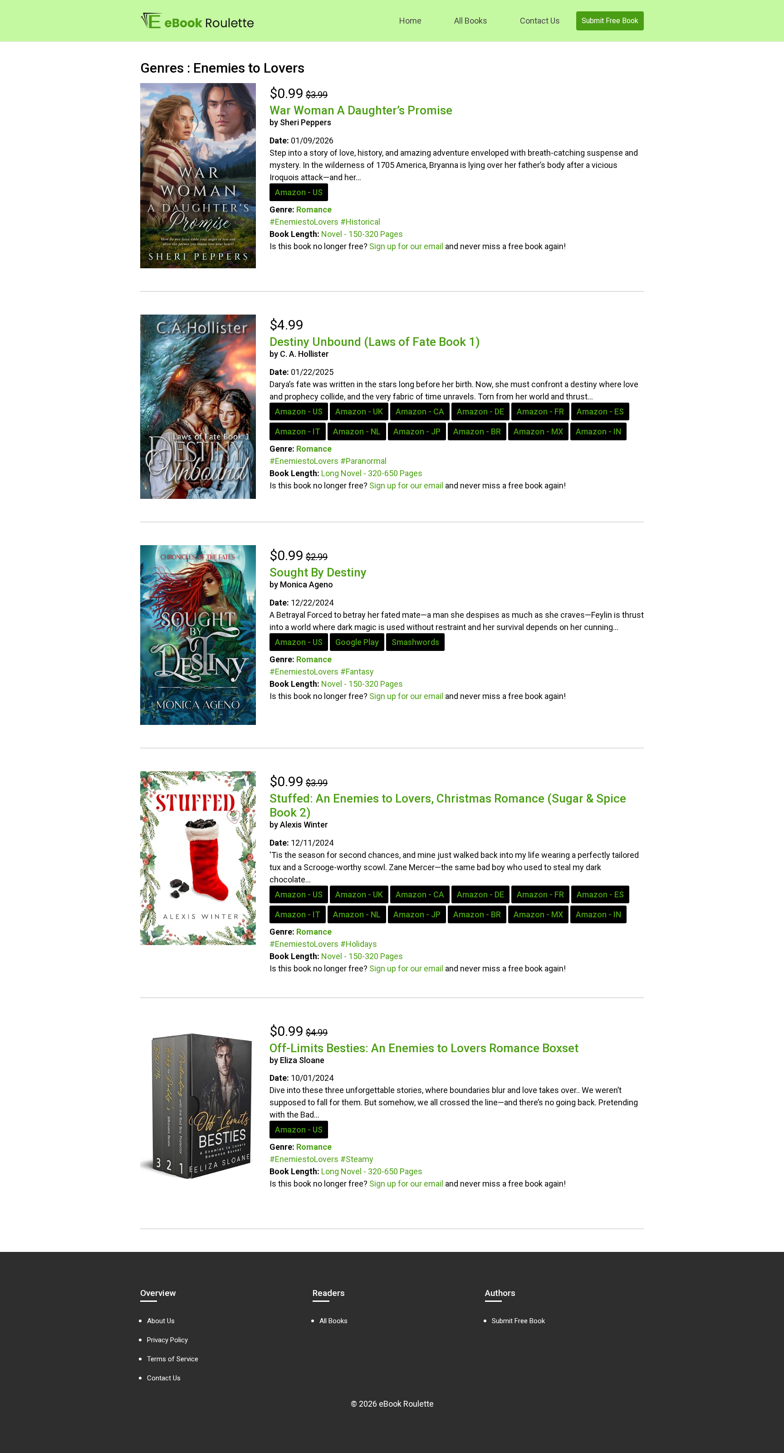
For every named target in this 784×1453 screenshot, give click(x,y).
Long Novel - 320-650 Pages (371, 473)
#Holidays (358, 944)
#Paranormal (363, 461)
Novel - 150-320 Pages (362, 234)
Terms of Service (172, 1359)
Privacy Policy (167, 1340)
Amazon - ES (600, 411)
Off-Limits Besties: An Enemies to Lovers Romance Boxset (424, 1048)
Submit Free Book (610, 20)
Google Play (357, 642)
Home (410, 20)
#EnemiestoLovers (304, 222)
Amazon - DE (480, 411)
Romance (314, 209)
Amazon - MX (538, 431)
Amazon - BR (477, 431)
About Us (161, 1321)
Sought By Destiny (318, 572)
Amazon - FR (540, 411)
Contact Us (540, 20)
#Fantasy (357, 671)
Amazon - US (299, 192)
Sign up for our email (406, 246)
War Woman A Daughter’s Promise (361, 110)
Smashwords (415, 642)
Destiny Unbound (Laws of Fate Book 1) (375, 342)
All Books (470, 20)
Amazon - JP (417, 431)
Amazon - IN (598, 431)
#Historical (360, 222)
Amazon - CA (420, 411)
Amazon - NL (357, 431)
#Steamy (356, 1159)
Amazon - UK (359, 411)
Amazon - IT (297, 431)
